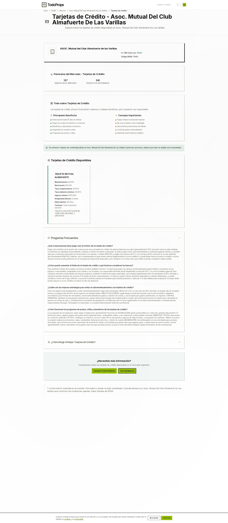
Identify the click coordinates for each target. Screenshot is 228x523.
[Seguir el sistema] (184, 4)
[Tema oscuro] (181, 4)
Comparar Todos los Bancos (104, 371)
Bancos (63, 11)
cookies (67, 519)
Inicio (46, 11)
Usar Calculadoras (127, 371)
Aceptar (166, 518)
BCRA (54, 11)
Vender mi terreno (164, 4)
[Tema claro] (177, 4)
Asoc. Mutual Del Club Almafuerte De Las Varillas (88, 11)
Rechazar (154, 518)
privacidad (79, 519)
